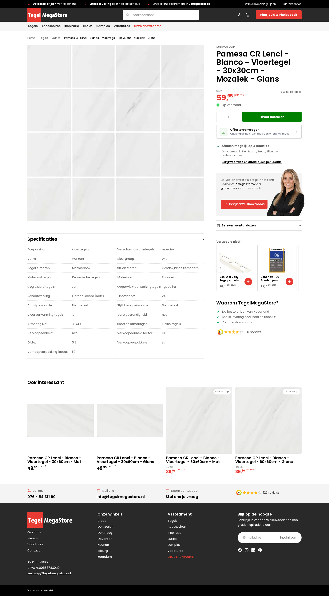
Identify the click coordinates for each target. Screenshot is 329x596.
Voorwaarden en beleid (40, 590)
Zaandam (104, 557)
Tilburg (102, 551)
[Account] (239, 15)
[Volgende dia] (297, 268)
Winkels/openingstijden (260, 4)
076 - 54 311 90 (41, 496)
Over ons (34, 532)
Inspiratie (174, 533)
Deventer (104, 539)
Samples (174, 545)
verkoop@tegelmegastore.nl (49, 573)
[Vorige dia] (220, 268)
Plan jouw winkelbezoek (278, 15)
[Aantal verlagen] (220, 117)
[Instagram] (246, 550)
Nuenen (103, 545)
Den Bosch (105, 526)
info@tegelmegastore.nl (121, 496)
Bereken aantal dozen (239, 225)
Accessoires (177, 526)
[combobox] (156, 15)
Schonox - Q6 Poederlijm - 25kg (270, 278)
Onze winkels (110, 514)
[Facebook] (240, 550)
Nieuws (32, 538)
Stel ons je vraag (182, 496)
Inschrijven (288, 537)
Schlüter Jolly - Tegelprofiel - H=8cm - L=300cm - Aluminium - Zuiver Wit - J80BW (230, 278)
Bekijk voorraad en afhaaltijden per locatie (252, 162)
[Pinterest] (260, 550)
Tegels (43, 38)
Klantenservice (292, 4)
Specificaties (42, 239)
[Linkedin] (253, 550)
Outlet (56, 38)
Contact (33, 550)
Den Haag (104, 533)
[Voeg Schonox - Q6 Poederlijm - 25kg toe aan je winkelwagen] (289, 281)
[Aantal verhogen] (236, 117)
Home (31, 38)
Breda (101, 521)
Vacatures (35, 544)
